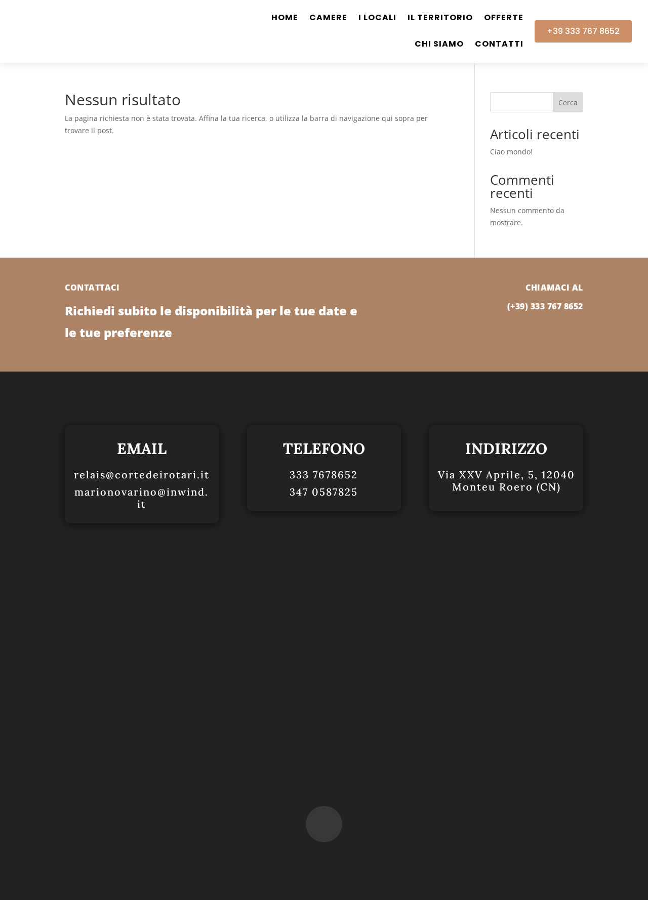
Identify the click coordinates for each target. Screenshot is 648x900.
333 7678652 (324, 474)
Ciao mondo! (511, 151)
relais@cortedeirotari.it (142, 474)
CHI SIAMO (439, 45)
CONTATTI (499, 45)
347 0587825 (324, 491)
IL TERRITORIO (440, 18)
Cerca (568, 102)
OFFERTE (503, 18)
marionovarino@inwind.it (141, 497)
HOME (284, 18)
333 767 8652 (557, 306)
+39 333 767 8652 (583, 31)
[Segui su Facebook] (324, 824)
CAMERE (328, 18)
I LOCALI (377, 18)
